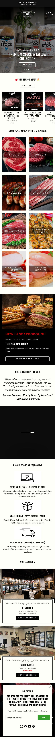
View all (27, 85)
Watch (29, 456)
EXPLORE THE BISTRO (27, 359)
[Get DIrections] (27, 597)
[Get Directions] (27, 654)
